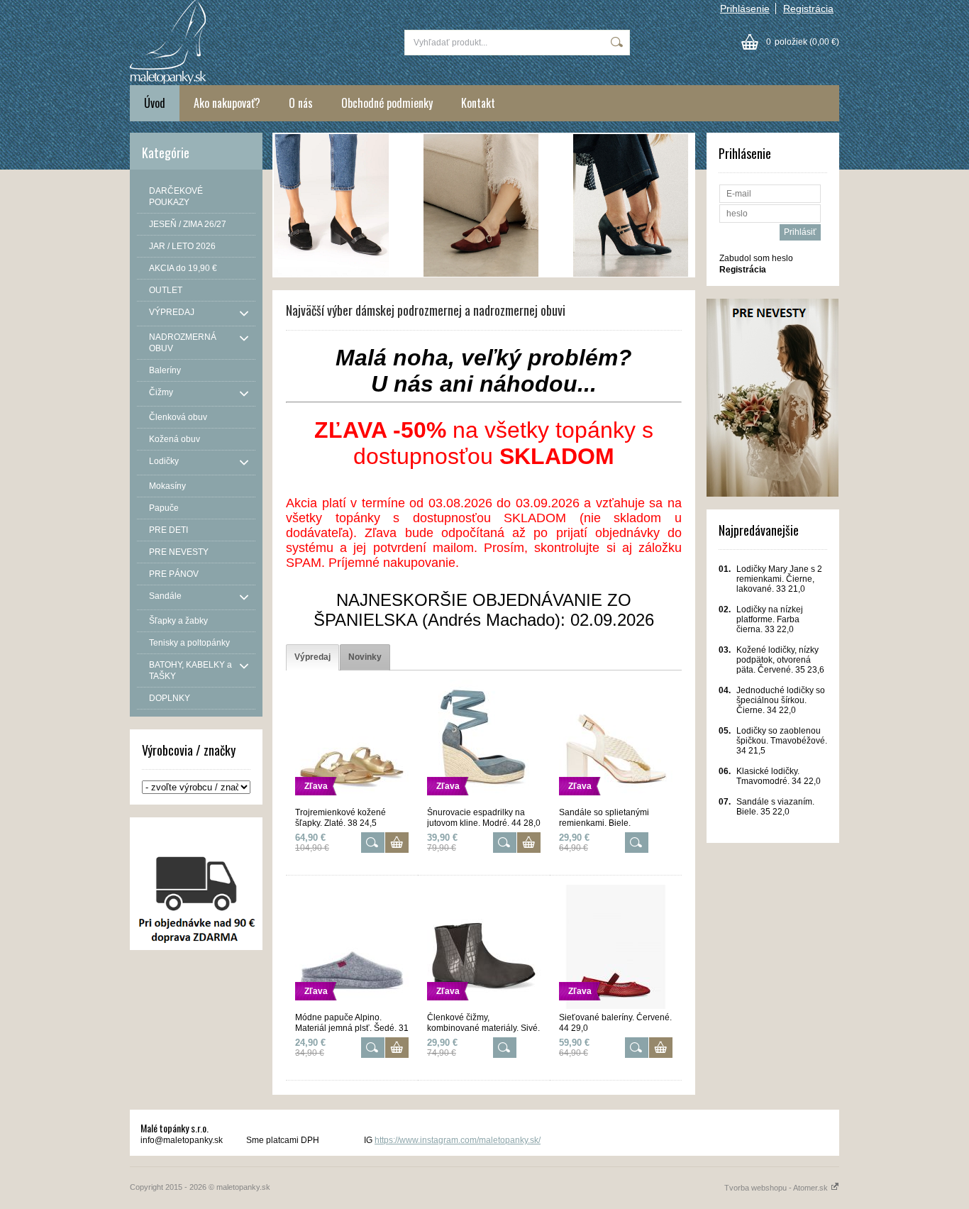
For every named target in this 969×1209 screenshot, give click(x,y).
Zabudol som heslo (756, 258)
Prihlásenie (745, 8)
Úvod (154, 102)
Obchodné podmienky (387, 102)
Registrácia (808, 8)
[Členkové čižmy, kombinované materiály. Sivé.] (484, 1006)
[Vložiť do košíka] (397, 842)
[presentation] (312, 657)
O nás (301, 102)
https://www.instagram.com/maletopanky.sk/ (458, 1140)
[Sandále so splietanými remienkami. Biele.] (615, 801)
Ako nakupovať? (227, 102)
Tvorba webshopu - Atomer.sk (777, 1187)
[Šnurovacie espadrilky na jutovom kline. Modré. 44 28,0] (484, 801)
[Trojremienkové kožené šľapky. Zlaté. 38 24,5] (352, 801)
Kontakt (478, 102)
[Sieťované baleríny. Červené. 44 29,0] (615, 1006)
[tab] (312, 657)
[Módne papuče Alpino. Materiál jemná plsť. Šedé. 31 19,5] (352, 1006)
